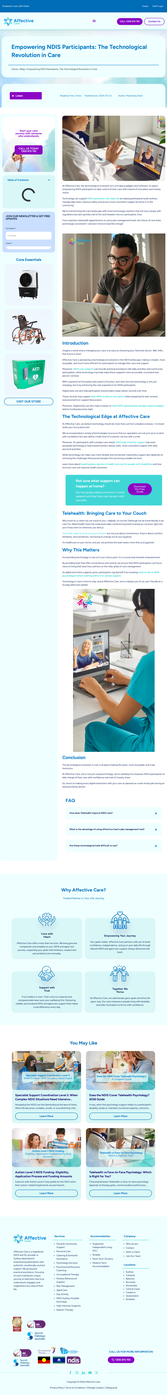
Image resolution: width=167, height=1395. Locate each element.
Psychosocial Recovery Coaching (68, 1269)
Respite (96, 1254)
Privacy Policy (57, 1387)
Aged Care (61, 1290)
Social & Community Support (66, 1245)
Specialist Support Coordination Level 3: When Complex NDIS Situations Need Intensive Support (46, 1099)
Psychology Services (67, 1263)
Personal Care (63, 1251)
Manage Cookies (95, 1387)
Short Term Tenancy (102, 1258)
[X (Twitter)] (96, 1372)
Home (14, 69)
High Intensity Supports (68, 1305)
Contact (130, 1248)
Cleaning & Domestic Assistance (67, 1257)
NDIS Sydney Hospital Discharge (67, 1300)
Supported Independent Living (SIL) (102, 1247)
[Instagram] (77, 1372)
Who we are (132, 1243)
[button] (49, 180)
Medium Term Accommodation (100, 1265)
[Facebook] (70, 1372)
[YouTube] (90, 1372)
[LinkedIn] (83, 1372)
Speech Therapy (64, 1309)
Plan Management (65, 1286)
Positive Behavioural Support (66, 1280)
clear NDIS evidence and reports (108, 396)
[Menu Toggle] (94, 20)
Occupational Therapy (67, 1274)
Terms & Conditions (75, 1387)
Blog (22, 69)
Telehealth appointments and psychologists (84, 533)
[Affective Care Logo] (18, 21)
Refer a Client (133, 1252)
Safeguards (111, 1387)
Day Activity (62, 1294)
